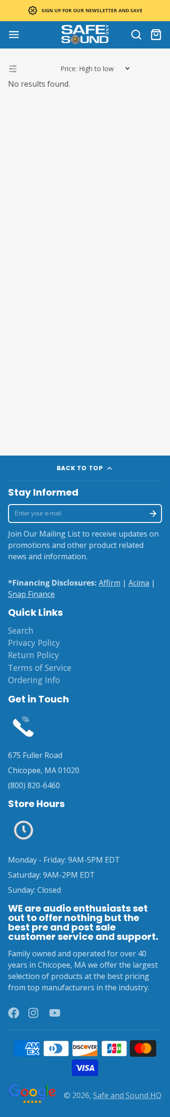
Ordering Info (34, 679)
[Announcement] (85, 10)
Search (21, 630)
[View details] (23, 725)
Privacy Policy (34, 642)
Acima (138, 583)
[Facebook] (13, 1013)
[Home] (85, 34)
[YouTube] (54, 1013)
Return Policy (33, 654)
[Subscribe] (153, 513)
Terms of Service (39, 667)
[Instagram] (34, 1013)
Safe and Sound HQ (127, 1095)
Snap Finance (31, 594)
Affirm (109, 583)
